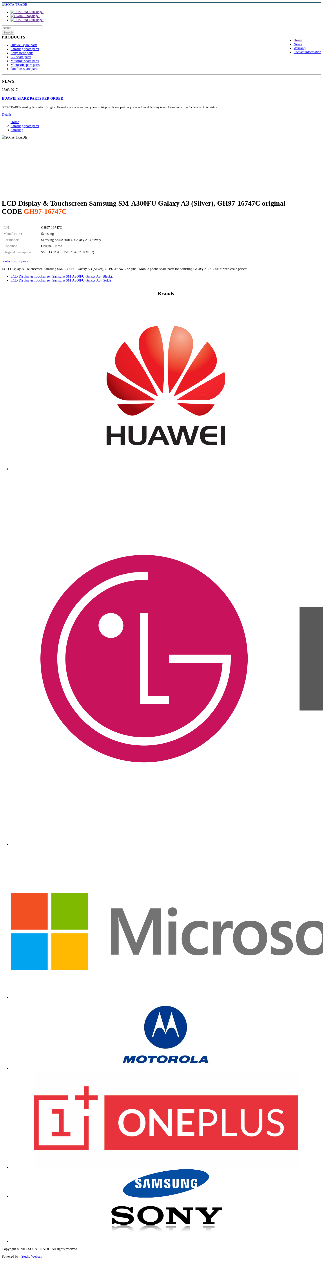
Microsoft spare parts (25, 65)
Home (298, 40)
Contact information (307, 52)
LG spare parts (21, 57)
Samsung (17, 130)
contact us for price (15, 261)
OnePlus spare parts (24, 69)
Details (6, 114)
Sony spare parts (22, 53)
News (298, 44)
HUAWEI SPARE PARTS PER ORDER (32, 98)
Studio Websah (31, 1256)
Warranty (300, 48)
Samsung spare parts (25, 49)
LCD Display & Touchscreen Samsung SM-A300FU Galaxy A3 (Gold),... (62, 280)
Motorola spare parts (25, 61)
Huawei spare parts (24, 45)
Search (8, 32)
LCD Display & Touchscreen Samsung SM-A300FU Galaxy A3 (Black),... (63, 276)
